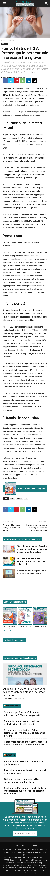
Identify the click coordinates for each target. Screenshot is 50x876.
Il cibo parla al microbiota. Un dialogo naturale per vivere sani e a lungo (36, 527)
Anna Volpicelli (8, 698)
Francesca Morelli (8, 77)
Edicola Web (8, 631)
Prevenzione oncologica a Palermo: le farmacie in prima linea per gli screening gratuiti (24, 733)
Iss (26, 498)
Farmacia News (13, 706)
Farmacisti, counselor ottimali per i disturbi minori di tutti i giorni (22, 722)
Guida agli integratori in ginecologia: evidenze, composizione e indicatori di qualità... (24, 692)
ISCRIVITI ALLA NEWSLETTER (25, 833)
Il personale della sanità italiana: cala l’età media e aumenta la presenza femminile (25, 743)
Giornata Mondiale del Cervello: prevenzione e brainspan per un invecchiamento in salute (32, 549)
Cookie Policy (34, 845)
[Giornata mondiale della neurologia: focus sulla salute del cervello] (9, 561)
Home (3, 40)
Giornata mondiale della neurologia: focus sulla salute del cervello (31, 561)
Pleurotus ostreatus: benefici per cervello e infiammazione (25, 771)
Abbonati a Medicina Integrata (31, 488)
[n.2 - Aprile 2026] (40, 616)
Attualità (11, 40)
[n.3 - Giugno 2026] (25, 616)
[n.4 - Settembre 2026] (10, 488)
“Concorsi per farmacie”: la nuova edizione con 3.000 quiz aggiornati (22, 714)
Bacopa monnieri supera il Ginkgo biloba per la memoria (24, 763)
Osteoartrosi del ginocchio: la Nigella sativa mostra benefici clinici (23, 780)
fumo (12, 498)
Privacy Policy (19, 845)
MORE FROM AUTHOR (31, 539)
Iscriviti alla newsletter (14, 640)
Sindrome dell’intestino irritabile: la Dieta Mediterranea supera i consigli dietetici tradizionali (25, 791)
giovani (19, 498)
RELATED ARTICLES (12, 539)
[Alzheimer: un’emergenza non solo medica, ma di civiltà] (9, 573)
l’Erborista (10, 755)
